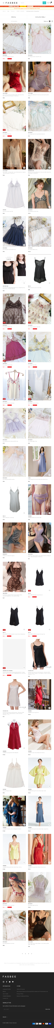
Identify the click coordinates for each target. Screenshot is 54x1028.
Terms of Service (21, 989)
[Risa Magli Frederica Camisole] (39, 309)
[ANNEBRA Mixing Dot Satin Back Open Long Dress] (39, 811)
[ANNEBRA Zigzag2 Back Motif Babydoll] (14, 734)
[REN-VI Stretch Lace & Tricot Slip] (39, 269)
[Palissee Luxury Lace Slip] (14, 193)
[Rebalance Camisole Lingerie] (14, 537)
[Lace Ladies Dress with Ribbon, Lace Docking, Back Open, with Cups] (39, 925)
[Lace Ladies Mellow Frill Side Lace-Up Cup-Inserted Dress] (39, 77)
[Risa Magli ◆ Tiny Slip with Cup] (14, 231)
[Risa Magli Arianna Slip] (14, 347)
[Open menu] (3, 2)
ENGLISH (4, 1017)
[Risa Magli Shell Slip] (14, 116)
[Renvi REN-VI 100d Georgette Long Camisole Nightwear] (14, 616)
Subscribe (47, 1009)
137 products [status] (14, 21)
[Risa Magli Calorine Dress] (39, 385)
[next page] (31, 953)
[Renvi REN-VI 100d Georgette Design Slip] (39, 616)
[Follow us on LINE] (13, 982)
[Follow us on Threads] (9, 982)
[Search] (44, 2)
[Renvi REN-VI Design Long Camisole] (39, 577)
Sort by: (39, 17)
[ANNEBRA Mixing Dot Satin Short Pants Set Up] (14, 849)
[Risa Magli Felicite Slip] (14, 309)
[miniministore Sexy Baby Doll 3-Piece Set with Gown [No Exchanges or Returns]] (39, 154)
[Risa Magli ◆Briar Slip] (39, 423)
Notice (4, 991)
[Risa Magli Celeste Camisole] (14, 887)
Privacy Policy (20, 993)
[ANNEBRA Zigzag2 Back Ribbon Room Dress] (39, 849)
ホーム (4, 11)
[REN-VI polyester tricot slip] (14, 499)
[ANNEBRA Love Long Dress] (39, 694)
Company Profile (7, 989)
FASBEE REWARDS (7, 996)
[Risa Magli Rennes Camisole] (14, 385)
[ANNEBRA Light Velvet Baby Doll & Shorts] (39, 734)
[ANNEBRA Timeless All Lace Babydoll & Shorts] (14, 811)
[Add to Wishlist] (49, 52)
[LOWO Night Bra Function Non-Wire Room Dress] (39, 461)
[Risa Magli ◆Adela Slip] (39, 231)
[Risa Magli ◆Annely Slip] (39, 887)
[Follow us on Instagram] (3, 982)
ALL (8, 11)
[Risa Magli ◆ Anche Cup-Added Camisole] (39, 116)
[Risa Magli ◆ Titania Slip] (39, 193)
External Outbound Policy (23, 996)
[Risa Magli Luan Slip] (39, 347)
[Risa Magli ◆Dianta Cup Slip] (14, 925)
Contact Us (5, 998)
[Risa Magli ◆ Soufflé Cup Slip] (14, 461)
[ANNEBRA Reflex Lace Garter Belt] (39, 499)
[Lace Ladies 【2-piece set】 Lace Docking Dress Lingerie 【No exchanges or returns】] (14, 154)
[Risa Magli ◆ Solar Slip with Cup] (39, 38)
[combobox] (31, 2)
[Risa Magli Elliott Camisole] (14, 38)
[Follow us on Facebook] (6, 982)
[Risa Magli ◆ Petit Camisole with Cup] (14, 423)
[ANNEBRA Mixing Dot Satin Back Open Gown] (39, 773)
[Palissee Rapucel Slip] (14, 773)
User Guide (5, 993)
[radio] (49, 21)
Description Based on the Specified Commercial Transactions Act (32, 991)
